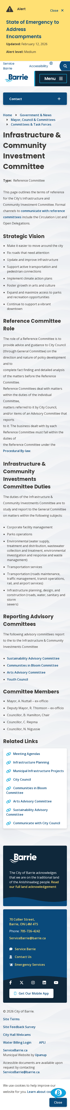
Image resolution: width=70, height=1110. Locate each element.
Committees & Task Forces (31, 124)
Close (58, 1102)
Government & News (36, 115)
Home (7, 115)
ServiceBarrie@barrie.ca (24, 938)
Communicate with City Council (36, 823)
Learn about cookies (42, 1092)
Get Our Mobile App (34, 993)
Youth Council (17, 679)
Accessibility (38, 66)
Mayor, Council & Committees (33, 120)
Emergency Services (30, 964)
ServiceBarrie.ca (15, 1050)
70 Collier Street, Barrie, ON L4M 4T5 (23, 921)
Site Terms (11, 1019)
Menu (50, 78)
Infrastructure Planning (31, 762)
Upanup (41, 1055)
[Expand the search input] (64, 66)
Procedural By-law (16, 451)
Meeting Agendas (26, 754)
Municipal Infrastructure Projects (38, 771)
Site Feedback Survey (19, 1027)
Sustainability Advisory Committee (33, 658)
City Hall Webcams (17, 1035)
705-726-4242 (30, 931)
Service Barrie (25, 949)
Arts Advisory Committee (26, 672)
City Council (22, 779)
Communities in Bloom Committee (32, 665)
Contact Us (23, 957)
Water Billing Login (17, 1042)
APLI (42, 1042)
